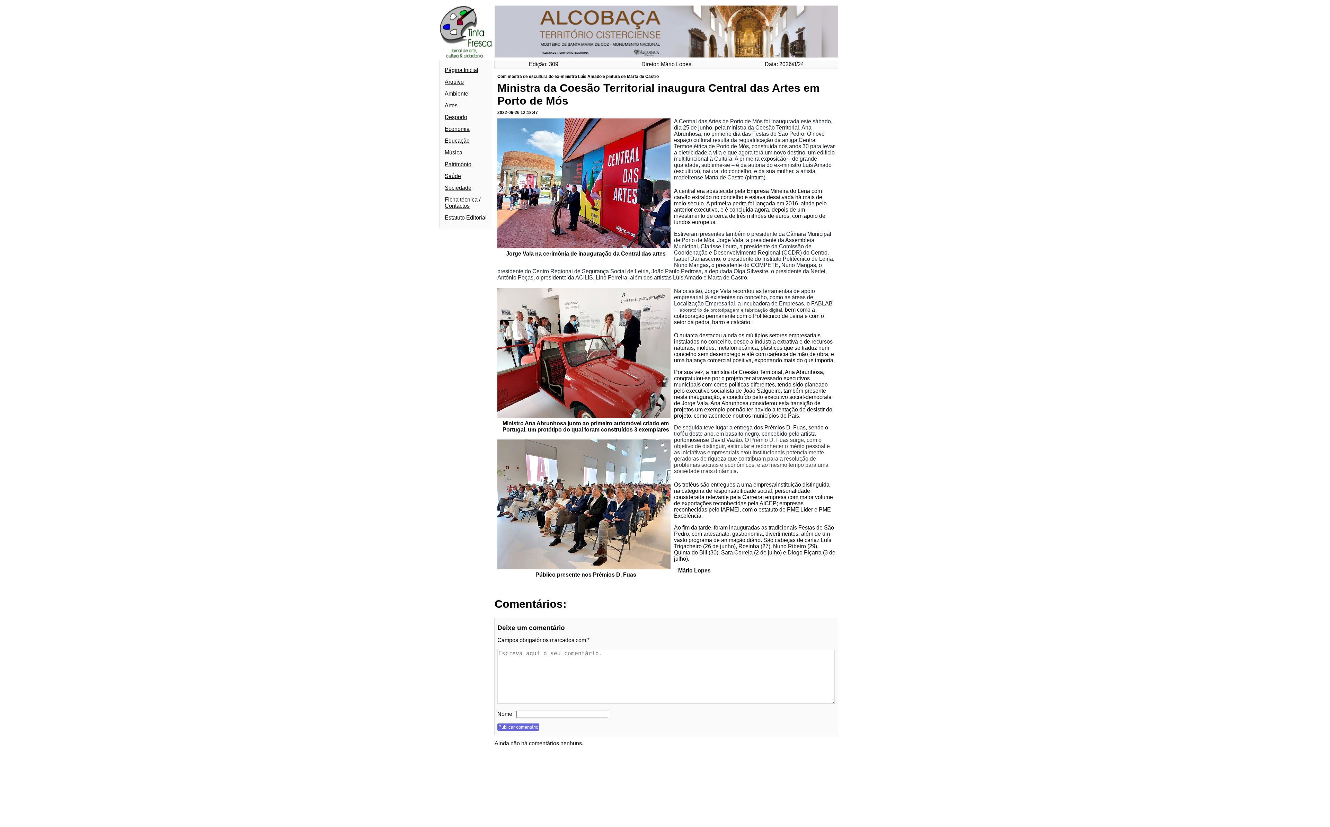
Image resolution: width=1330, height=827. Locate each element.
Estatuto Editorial (466, 218)
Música (453, 152)
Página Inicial (461, 70)
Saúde (453, 176)
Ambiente (456, 94)
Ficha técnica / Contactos (462, 203)
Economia (457, 129)
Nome (504, 714)
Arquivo (454, 82)
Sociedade (458, 188)
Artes (451, 105)
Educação (457, 141)
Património (458, 164)
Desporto (456, 117)
